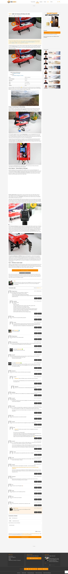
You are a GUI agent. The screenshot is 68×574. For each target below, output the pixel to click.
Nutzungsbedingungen (35, 533)
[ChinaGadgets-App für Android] (17, 291)
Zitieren (36, 298)
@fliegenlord (17, 378)
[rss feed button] (36, 569)
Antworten (39, 298)
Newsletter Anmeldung (52, 32)
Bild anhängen (38, 531)
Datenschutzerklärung (26, 533)
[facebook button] (25, 569)
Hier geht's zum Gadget (24, 270)
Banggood (18, 75)
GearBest (14, 75)
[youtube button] (27, 569)
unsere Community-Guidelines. (27, 534)
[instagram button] (29, 569)
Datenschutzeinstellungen (47, 572)
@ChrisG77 (16, 429)
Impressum (18, 572)
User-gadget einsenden (34, 558)
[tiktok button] (32, 569)
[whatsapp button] (34, 569)
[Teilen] (25, 273)
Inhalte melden (24, 572)
